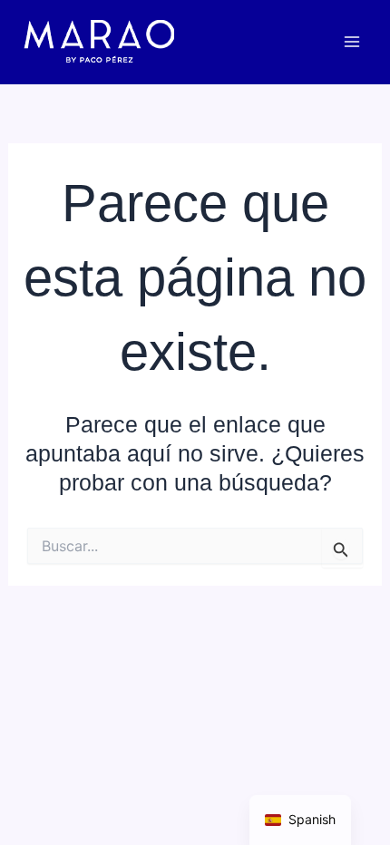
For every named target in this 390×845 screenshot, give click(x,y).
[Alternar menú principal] (351, 42)
